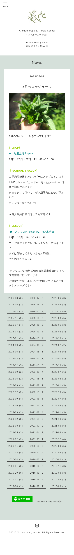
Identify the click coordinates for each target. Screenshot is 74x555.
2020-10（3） (38, 446)
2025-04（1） (16, 331)
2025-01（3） (16, 338)
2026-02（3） (16, 311)
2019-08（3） (59, 473)
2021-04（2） (38, 432)
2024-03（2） (16, 358)
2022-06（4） (16, 405)
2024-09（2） (16, 345)
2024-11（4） (38, 338)
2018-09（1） (38, 486)
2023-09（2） (16, 372)
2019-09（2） (38, 473)
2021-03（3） (59, 432)
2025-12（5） (59, 311)
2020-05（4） (59, 452)
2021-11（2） (38, 419)
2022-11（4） (38, 392)
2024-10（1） (59, 338)
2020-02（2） (59, 459)
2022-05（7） (38, 405)
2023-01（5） (59, 385)
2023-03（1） (16, 385)
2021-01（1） (38, 439)
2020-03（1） (38, 459)
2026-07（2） (38, 298)
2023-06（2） (16, 379)
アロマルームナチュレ (28, 532)
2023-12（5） (16, 365)
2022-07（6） (59, 399)
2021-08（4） (16, 426)
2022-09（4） (16, 399)
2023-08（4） (38, 372)
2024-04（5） (59, 351)
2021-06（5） (59, 426)
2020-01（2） (16, 466)
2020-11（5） (16, 446)
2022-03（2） (16, 412)
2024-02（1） (38, 358)
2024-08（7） (38, 345)
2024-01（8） (59, 358)
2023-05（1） (38, 379)
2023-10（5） (59, 365)
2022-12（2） (16, 392)
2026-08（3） (16, 298)
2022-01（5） (59, 412)
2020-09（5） (59, 446)
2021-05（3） (16, 432)
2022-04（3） (59, 405)
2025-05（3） (59, 325)
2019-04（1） (16, 486)
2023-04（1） (59, 379)
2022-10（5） (59, 392)
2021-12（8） (16, 419)
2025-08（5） (59, 318)
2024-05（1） (38, 351)
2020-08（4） (16, 452)
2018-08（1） (59, 486)
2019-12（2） (38, 466)
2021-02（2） (16, 439)
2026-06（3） (59, 298)
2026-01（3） (38, 311)
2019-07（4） (16, 479)
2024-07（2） (59, 345)
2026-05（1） (16, 304)
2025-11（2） (16, 318)
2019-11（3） (59, 466)
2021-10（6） (59, 419)
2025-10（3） (38, 318)
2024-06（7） (16, 351)
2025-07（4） (16, 325)
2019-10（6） (16, 473)
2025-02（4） (59, 331)
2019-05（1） (59, 479)
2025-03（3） (38, 331)
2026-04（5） (38, 304)
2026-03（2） (59, 304)
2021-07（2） (38, 426)
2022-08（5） (38, 399)
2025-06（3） (38, 325)
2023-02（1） (38, 385)
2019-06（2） (38, 479)
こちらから (31, 202)
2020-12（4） (59, 439)
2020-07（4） (38, 452)
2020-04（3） (16, 459)
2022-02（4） (38, 412)
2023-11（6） (38, 365)
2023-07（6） (59, 372)
